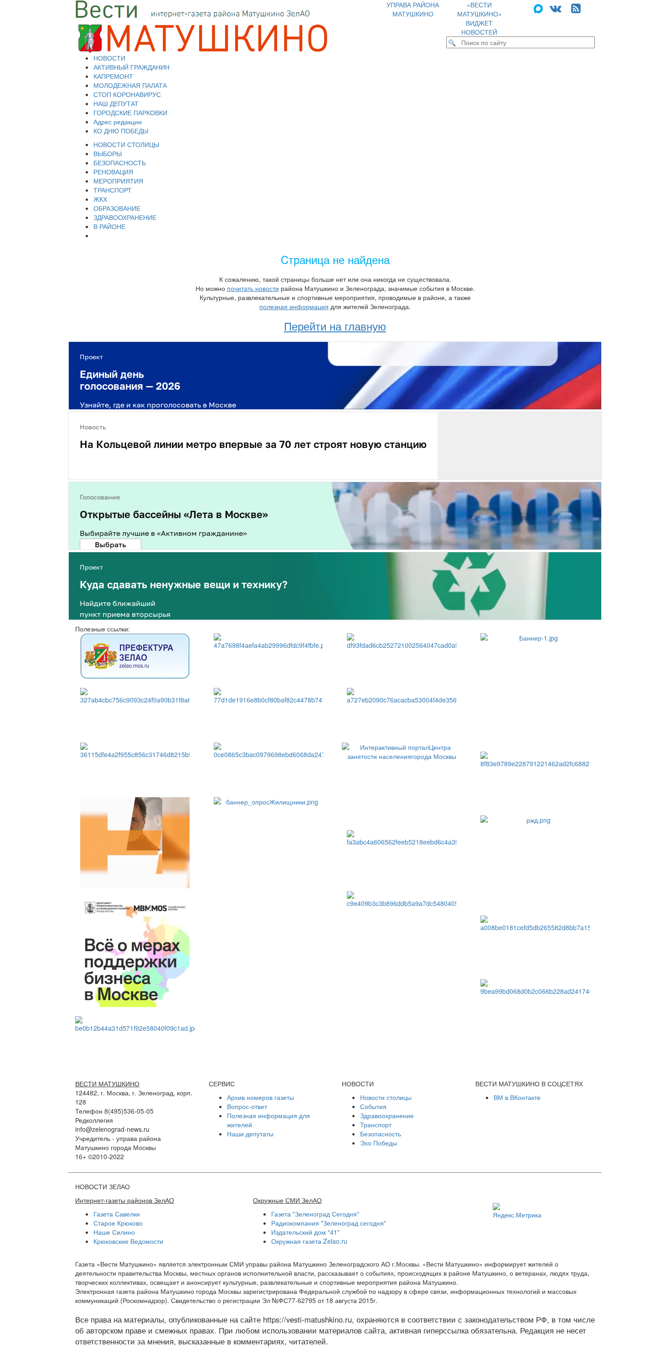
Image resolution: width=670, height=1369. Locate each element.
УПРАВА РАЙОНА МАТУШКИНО (413, 9)
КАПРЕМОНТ (113, 76)
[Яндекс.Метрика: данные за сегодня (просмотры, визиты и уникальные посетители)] (517, 1211)
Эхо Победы (378, 1142)
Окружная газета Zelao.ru (309, 1241)
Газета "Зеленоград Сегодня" (315, 1213)
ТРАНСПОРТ (112, 189)
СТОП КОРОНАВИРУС (127, 94)
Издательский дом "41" (305, 1232)
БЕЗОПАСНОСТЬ (119, 162)
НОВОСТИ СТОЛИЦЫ (126, 144)
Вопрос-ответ (247, 1106)
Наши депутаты (250, 1133)
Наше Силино (114, 1232)
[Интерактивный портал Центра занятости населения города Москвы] (402, 782)
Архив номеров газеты (260, 1097)
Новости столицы (386, 1097)
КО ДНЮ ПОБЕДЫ (120, 130)
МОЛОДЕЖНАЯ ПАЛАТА (130, 85)
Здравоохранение (387, 1115)
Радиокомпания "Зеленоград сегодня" (328, 1222)
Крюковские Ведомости (128, 1241)
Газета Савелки (116, 1213)
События (373, 1106)
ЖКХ (100, 199)
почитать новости (253, 288)
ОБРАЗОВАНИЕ (116, 208)
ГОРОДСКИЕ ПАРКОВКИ (130, 112)
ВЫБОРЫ (107, 153)
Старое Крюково (118, 1222)
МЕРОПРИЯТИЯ (118, 180)
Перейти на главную (335, 326)
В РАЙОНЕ (109, 226)
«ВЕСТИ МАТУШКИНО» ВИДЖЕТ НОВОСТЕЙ (479, 18)
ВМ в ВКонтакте (517, 1097)
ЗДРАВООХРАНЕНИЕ (124, 217)
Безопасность (380, 1133)
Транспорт (376, 1124)
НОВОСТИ (109, 57)
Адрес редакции (117, 121)
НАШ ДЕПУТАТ (116, 103)
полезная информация (294, 306)
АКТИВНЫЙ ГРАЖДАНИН (131, 66)
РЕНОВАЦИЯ (113, 171)
